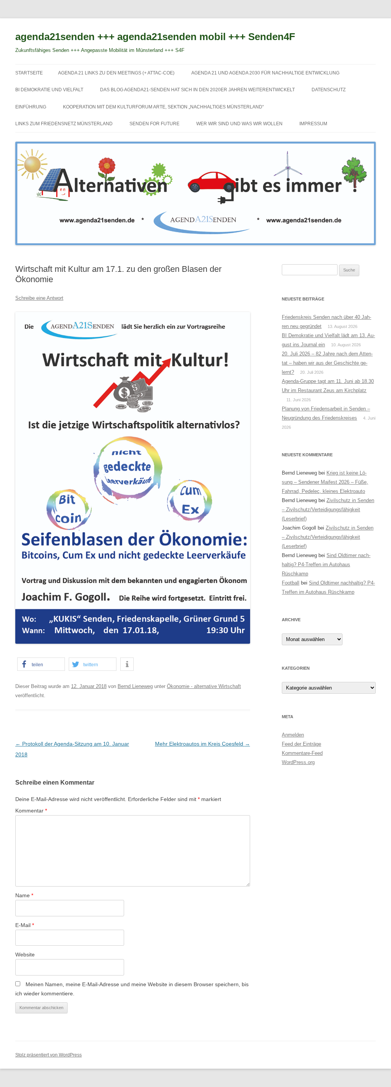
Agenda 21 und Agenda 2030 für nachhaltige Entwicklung (265, 73)
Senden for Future (154, 123)
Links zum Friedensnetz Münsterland (64, 123)
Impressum (313, 123)
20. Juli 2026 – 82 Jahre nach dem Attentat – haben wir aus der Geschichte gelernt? (327, 363)
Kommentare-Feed (302, 753)
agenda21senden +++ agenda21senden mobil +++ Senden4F (155, 36)
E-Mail (24, 925)
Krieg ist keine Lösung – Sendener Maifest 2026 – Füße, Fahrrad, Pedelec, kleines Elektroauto (325, 482)
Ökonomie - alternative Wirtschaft (204, 686)
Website (25, 954)
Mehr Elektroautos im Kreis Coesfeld (202, 744)
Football (290, 583)
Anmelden (293, 735)
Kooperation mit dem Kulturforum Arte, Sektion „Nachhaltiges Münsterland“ (163, 107)
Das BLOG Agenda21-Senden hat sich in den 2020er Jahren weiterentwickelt (197, 89)
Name (24, 895)
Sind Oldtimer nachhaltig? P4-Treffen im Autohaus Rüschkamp (326, 564)
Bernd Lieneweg (135, 686)
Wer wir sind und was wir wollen (239, 123)
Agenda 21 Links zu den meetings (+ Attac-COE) (116, 73)
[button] (41, 664)
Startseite (29, 73)
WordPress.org (298, 762)
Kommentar (31, 811)
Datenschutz (329, 89)
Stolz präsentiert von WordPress (48, 1055)
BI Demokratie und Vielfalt (49, 89)
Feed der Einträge (301, 744)
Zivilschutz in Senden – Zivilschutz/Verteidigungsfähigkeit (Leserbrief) (328, 509)
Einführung (30, 107)
